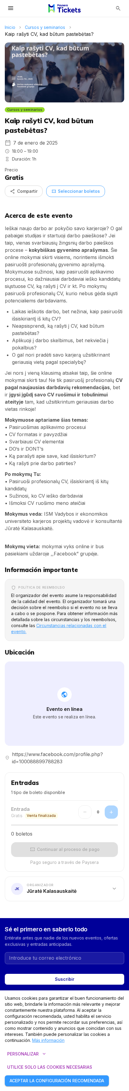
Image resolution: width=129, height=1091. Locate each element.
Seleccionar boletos (75, 191)
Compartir (24, 191)
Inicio (10, 27)
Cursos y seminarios (45, 27)
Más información (48, 1040)
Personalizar (27, 1054)
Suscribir (64, 979)
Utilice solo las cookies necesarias (49, 1067)
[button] (64, 889)
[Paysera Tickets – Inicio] (64, 8)
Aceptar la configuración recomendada (57, 1080)
